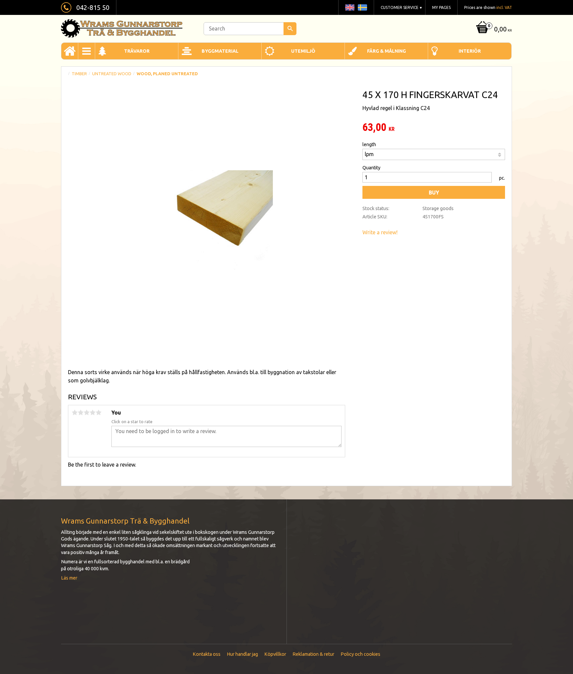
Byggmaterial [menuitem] (220, 51)
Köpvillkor (275, 654)
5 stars (98, 413)
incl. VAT (504, 7)
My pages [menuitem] (441, 7)
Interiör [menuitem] (470, 51)
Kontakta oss (207, 654)
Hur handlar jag (242, 654)
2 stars (81, 413)
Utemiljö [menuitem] (303, 51)
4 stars (93, 413)
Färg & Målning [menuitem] (386, 51)
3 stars (87, 413)
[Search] (290, 28)
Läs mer (69, 578)
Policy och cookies (360, 654)
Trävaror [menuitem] (137, 51)
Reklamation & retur (313, 654)
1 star (75, 413)
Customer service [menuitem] (399, 7)
